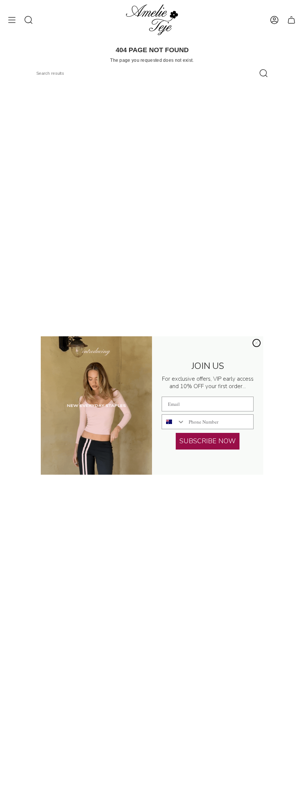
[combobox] (173, 422)
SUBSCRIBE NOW (207, 441)
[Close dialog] (256, 343)
